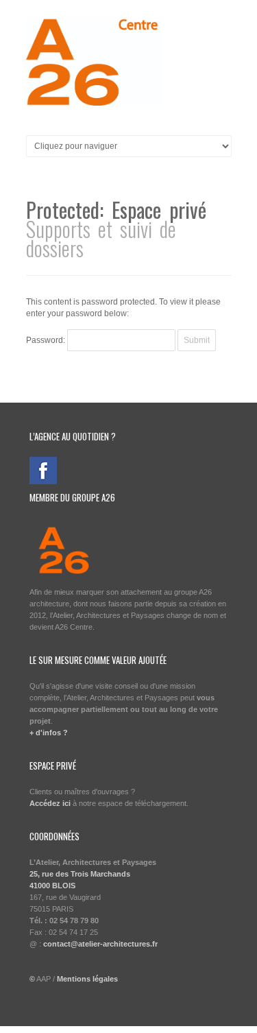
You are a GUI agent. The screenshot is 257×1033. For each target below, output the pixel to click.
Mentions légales (87, 979)
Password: (46, 340)
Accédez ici (50, 803)
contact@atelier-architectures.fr (100, 944)
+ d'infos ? (48, 732)
